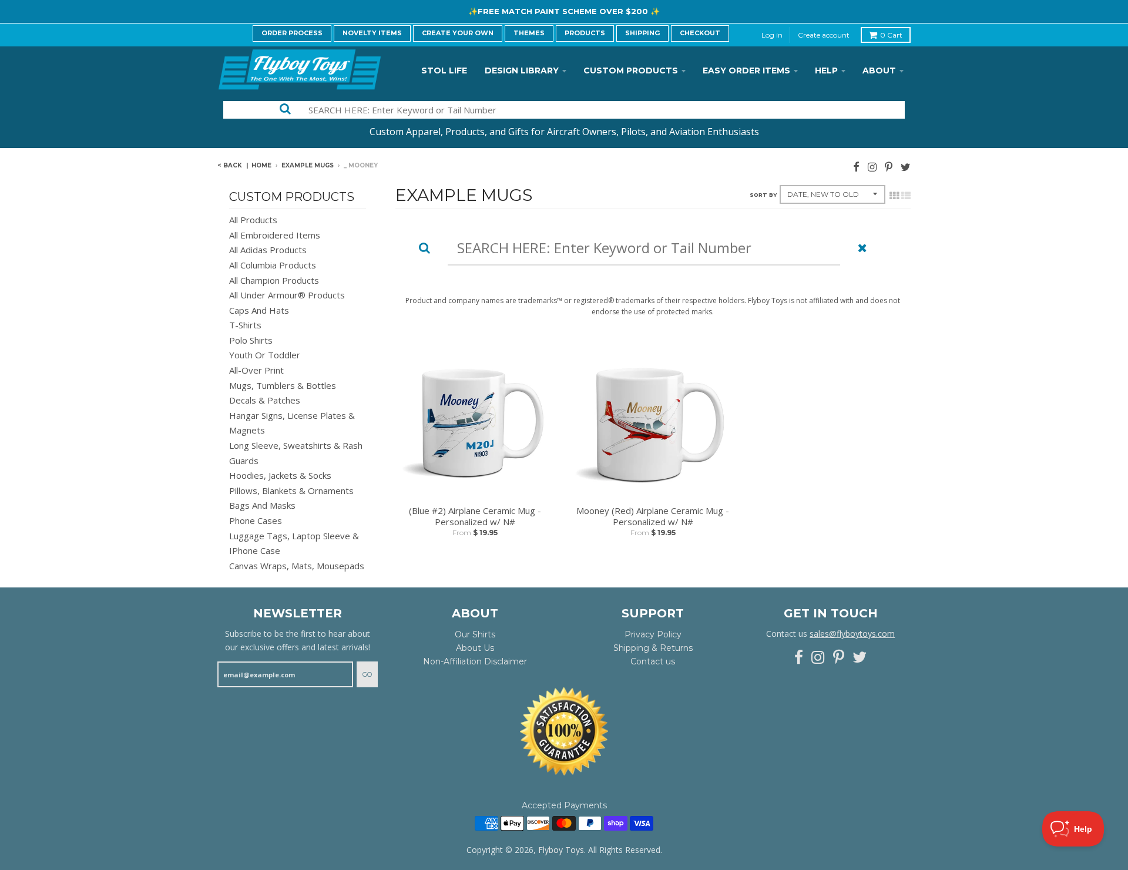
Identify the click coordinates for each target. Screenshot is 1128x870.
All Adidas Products (268, 250)
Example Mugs (307, 165)
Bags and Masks (262, 505)
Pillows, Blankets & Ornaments (291, 490)
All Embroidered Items (274, 235)
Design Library (522, 70)
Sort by (763, 195)
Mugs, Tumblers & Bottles (282, 385)
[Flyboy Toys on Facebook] (856, 166)
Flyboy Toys (561, 849)
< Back (229, 165)
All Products (253, 220)
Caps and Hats (259, 310)
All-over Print (256, 370)
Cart (891, 35)
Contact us (652, 661)
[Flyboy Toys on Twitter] (906, 166)
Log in (772, 35)
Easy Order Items (746, 70)
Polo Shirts (251, 340)
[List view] (906, 195)
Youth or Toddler (264, 355)
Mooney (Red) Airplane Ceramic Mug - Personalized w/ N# (652, 516)
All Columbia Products (272, 265)
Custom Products (630, 70)
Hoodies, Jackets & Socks (280, 475)
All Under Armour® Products (287, 295)
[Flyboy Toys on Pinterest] (888, 166)
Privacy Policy (653, 634)
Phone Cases (255, 520)
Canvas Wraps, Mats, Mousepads (296, 566)
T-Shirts (245, 325)
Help (826, 70)
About (879, 70)
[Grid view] (894, 195)
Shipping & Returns (653, 648)
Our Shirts (475, 634)
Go (367, 674)
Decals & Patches (264, 400)
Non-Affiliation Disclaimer (475, 661)
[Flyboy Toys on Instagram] (872, 166)
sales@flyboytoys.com (852, 633)
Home (261, 165)
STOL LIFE (444, 70)
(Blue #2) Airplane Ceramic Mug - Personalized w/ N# (475, 516)
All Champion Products (274, 280)
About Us (475, 648)
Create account (824, 35)
